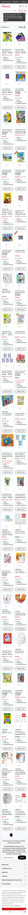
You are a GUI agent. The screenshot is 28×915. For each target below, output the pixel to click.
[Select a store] (20, 6)
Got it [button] (14, 909)
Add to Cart (7, 67)
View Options (20, 629)
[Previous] (8, 834)
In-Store (5, 22)
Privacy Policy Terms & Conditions (11, 905)
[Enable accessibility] (24, 911)
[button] (14, 912)
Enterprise (24, 1)
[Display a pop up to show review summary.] (25, 92)
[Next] (19, 834)
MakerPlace (16, 1)
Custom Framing (5, 1)
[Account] (23, 6)
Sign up (22, 857)
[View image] (8, 44)
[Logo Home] (6, 6)
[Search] (14, 10)
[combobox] (8, 11)
